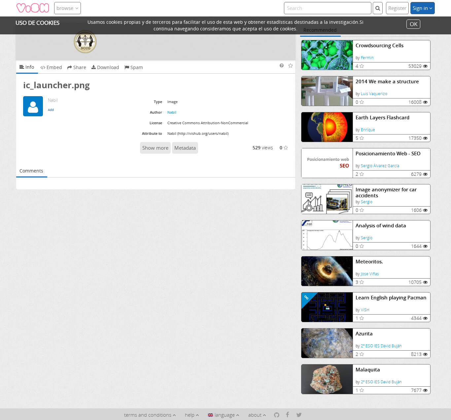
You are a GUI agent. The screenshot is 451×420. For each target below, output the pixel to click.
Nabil (171, 112)
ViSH (365, 310)
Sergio (366, 202)
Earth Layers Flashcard (382, 117)
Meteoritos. (369, 261)
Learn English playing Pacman (391, 297)
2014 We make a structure (387, 81)
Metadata (185, 147)
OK (413, 24)
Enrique (368, 130)
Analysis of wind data (381, 225)
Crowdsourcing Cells (379, 45)
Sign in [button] (421, 8)
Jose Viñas (370, 274)
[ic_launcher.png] (155, 42)
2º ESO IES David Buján (381, 346)
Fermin (367, 57)
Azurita (364, 333)
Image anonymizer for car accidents (386, 192)
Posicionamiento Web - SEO (388, 153)
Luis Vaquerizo (374, 93)
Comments (31, 171)
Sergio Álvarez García (380, 166)
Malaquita (368, 369)
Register (397, 8)
